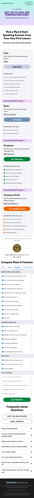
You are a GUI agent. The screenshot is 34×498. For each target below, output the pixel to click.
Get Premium (17, 159)
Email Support (17, 422)
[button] (24, 3)
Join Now (17, 67)
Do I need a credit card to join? (12, 457)
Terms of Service (22, 494)
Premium (17, 267)
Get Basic (17, 120)
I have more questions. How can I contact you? (15, 471)
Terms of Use (21, 490)
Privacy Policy (13, 490)
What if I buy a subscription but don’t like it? (15, 464)
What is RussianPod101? (10, 428)
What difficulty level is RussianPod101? (14, 446)
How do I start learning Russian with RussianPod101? (13, 435)
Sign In (29, 3)
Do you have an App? (9, 452)
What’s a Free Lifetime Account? (12, 441)
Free (3, 267)
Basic (9, 267)
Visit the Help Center (17, 416)
